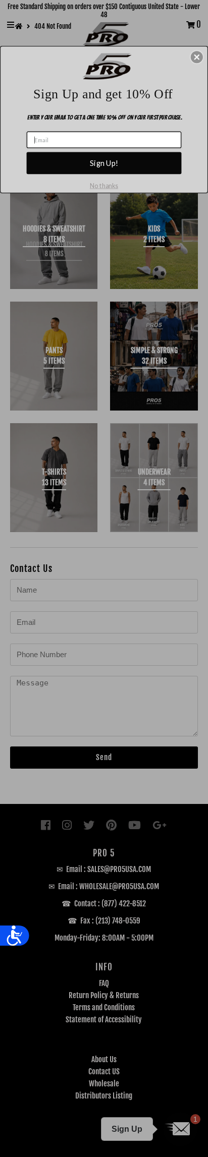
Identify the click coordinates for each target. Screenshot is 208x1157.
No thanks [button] (104, 185)
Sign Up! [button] (104, 162)
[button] (197, 57)
